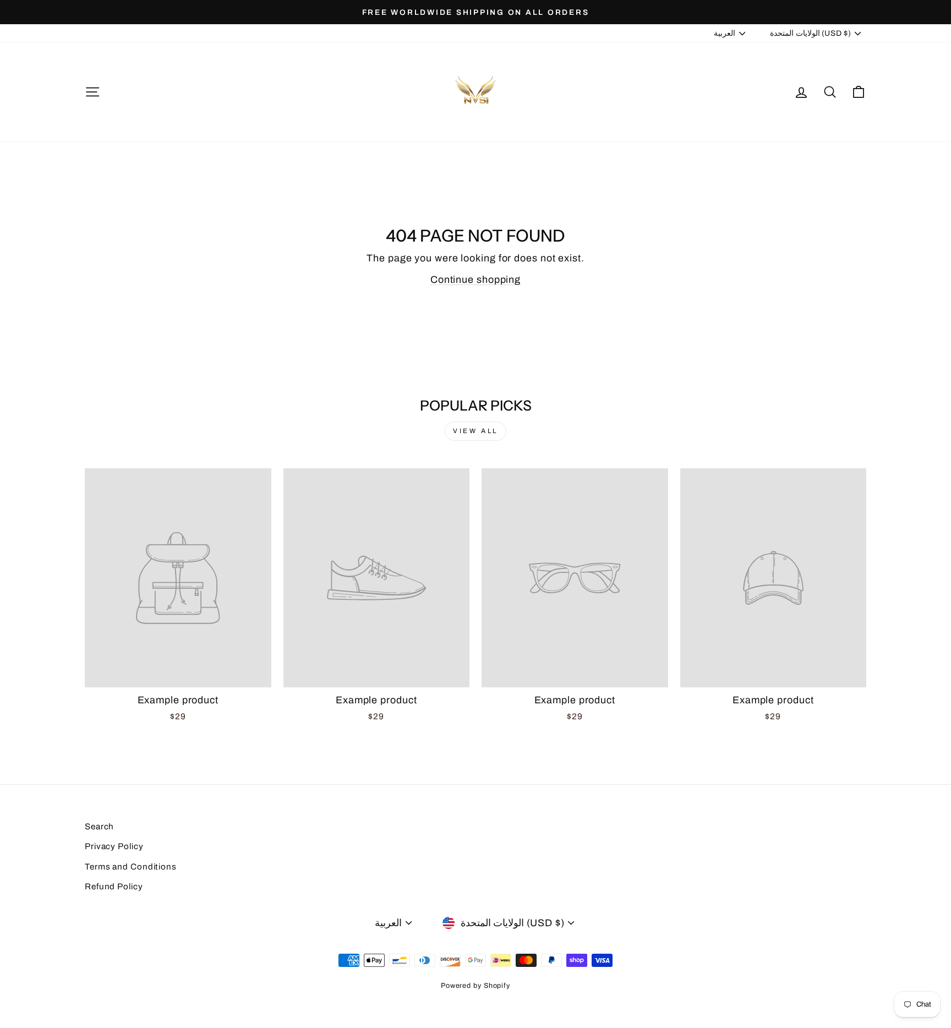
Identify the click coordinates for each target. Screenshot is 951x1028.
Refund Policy (114, 886)
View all (475, 431)
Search (99, 826)
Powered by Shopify (475, 985)
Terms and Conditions (131, 866)
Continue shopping (475, 279)
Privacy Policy (114, 846)
